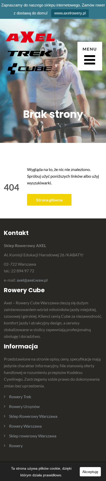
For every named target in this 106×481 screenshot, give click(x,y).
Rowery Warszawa (25, 425)
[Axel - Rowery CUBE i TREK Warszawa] (29, 55)
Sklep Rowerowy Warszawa (33, 416)
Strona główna (49, 199)
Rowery (16, 445)
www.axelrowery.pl (70, 13)
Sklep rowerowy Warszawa (32, 435)
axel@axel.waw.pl (32, 280)
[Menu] (89, 56)
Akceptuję (90, 472)
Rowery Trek (20, 396)
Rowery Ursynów (24, 406)
